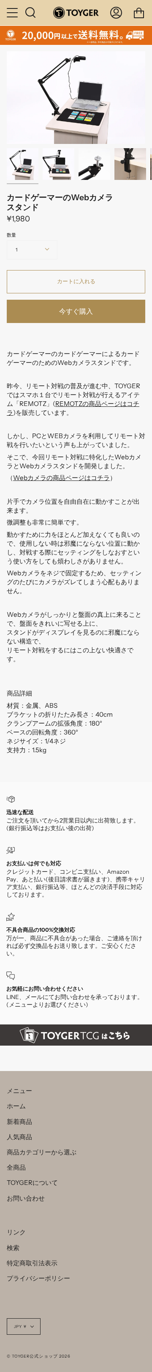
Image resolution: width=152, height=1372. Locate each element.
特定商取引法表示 (32, 1263)
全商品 (16, 1167)
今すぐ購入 (76, 311)
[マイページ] (116, 12)
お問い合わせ (26, 1198)
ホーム (16, 1106)
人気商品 (19, 1137)
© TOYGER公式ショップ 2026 (39, 1356)
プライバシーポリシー (38, 1278)
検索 (13, 1248)
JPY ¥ (20, 1326)
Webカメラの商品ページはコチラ (61, 478)
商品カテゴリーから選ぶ (41, 1152)
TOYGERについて (32, 1183)
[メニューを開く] (13, 12)
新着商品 (19, 1122)
